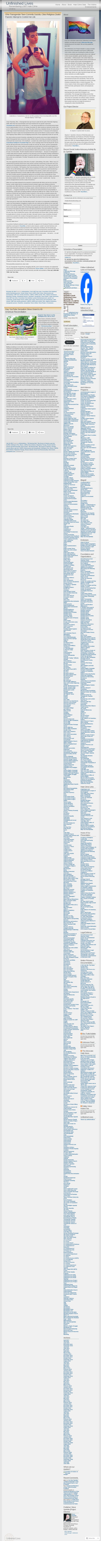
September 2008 (68, 1459)
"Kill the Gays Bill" (69, 353)
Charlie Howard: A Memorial (86, 982)
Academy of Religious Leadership (87, 838)
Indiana (66, 787)
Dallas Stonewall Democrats (68, 557)
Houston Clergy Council (70, 759)
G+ (81, 498)
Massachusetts (68, 886)
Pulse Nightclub (68, 1037)
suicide (66, 1176)
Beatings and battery (69, 433)
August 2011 (67, 1411)
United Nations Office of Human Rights (87, 472)
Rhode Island (67, 1071)
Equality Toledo (68, 615)
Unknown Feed (88, 1042)
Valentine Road (85, 1029)
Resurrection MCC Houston (71, 1069)
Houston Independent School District (69, 762)
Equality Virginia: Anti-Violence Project (87, 413)
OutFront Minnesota (69, 995)
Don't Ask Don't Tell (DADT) (71, 582)
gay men (52, 443)
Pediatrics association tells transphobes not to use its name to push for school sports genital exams (88, 1096)
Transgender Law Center (87, 954)
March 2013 (67, 1384)
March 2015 (67, 1352)
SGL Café (83, 518)
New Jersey (67, 963)
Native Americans (69, 954)
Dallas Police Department (71, 555)
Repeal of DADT (68, 1064)
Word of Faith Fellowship (70, 1329)
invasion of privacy (69, 792)
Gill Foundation (85, 645)
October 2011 (67, 1408)
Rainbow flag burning (69, 1047)
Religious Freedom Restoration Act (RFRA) (70, 1056)
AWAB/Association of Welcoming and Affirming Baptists (88, 569)
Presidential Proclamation (71, 1028)
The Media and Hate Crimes (71, 285)
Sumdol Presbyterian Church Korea (69, 1178)
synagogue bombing (69, 1180)
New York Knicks (68, 968)
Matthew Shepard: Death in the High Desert (88, 997)
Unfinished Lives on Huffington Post (86, 534)
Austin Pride (67, 422)
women (66, 1324)
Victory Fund (67, 1301)
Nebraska (66, 958)
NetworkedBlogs (87, 314)
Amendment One (68, 375)
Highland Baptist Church (70, 741)
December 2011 (68, 1405)
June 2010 (66, 1430)
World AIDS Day (68, 1330)
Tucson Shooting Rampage (71, 1233)
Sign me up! (69, 342)
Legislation (67, 848)
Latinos (66, 843)
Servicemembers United (87, 730)
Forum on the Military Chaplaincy (69, 646)
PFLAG (65, 1011)
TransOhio (22, 226)
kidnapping (67, 819)
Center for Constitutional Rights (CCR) (70, 491)
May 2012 (66, 1398)
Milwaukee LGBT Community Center (86, 438)
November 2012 (68, 1390)
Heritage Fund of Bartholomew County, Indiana (87, 660)
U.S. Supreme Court (69, 1266)
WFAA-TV (66, 1315)
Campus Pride (68, 472)
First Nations (67, 636)
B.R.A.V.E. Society (69, 426)
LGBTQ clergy (67, 857)
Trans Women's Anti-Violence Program (86, 466)
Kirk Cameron (67, 824)
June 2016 (66, 1343)
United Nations (68, 1291)
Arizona (66, 405)
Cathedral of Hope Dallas (88, 857)
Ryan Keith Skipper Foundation (86, 727)
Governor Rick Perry (69, 703)
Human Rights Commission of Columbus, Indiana (88, 886)
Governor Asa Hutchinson (71, 701)
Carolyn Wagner (68, 475)
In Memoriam (67, 781)
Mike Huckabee (68, 907)
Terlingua (66, 1186)
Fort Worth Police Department (68, 643)
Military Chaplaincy (69, 910)
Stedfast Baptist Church (70, 1161)
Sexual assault (68, 1115)
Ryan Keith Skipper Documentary (86, 1003)
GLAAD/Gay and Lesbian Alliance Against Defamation (87, 648)
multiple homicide (68, 928)
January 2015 (67, 1354)
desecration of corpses (70, 570)
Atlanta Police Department (71, 419)
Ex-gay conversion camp (71, 622)
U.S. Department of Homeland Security (69, 1249)
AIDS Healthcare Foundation (68, 369)
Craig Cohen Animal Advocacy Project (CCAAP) (88, 594)
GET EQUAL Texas (69, 694)
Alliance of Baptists (69, 372)
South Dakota (67, 1140)
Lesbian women (68, 850)
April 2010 (66, 1433)
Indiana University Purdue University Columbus (88, 674)
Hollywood (66, 749)
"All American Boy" (32, 443)
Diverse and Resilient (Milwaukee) (87, 605)
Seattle (65, 1103)
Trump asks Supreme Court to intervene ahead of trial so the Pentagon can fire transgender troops (88, 1088)
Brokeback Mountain (86, 979)
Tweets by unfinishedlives (88, 1119)
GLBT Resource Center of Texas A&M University (88, 651)
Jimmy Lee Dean (68, 805)
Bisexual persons (68, 440)
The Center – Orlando (87, 751)
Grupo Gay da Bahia (86, 656)
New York (66, 965)
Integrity (83, 679)
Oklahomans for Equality (87, 513)
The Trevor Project (86, 760)
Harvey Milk (67, 721)
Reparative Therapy (11, 296)
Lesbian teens (67, 849)
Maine (65, 870)
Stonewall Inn (67, 1171)
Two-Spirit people (68, 1236)
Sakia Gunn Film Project (70, 1087)
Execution (66, 623)
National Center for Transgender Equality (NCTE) (87, 442)
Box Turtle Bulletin (86, 491)
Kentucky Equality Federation (69, 816)
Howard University (69, 764)
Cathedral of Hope (69, 479)
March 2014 (67, 1368)
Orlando (66, 990)
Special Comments (69, 1151)
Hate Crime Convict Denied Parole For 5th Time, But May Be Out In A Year (88, 376)
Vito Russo (67, 1306)
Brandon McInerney (69, 455)
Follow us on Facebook (87, 496)
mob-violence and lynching (71, 918)
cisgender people (68, 519)
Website (66, 216)
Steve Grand (24, 446)
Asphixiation (67, 415)
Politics (66, 1022)
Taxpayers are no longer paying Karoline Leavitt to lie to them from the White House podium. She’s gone (88, 1062)
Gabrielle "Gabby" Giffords (71, 658)
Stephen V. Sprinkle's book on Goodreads (71, 299)
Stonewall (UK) (85, 456)
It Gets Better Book (69, 796)
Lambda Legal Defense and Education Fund (71, 836)
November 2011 (68, 1406)
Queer (65, 1040)
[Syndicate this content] (81, 1034)
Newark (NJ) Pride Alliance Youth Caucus (88, 706)
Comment (69, 222)
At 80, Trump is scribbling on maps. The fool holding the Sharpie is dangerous (88, 1101)
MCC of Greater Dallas (70, 900)
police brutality (68, 1018)
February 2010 (68, 1436)
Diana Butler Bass (69, 573)
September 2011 (68, 1409)
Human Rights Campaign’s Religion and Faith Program (88, 544)
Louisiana (66, 867)
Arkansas (66, 407)
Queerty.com (67, 1043)
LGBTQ (32, 294)
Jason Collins (67, 802)
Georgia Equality (68, 692)
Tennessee (67, 1184)
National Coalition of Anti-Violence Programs (88, 445)
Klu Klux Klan (67, 827)
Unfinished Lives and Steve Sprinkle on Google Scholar (88, 530)
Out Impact (67, 993)
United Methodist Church (70, 1290)
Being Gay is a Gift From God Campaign (70, 435)
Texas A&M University (70, 1190)
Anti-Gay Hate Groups (70, 393)
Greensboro (67, 706)
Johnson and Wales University (69, 807)
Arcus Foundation (86, 564)
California (66, 471)
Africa (65, 365)
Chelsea (66, 505)
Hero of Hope (67, 737)
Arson (65, 411)
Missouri (66, 914)
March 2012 (67, 1401)
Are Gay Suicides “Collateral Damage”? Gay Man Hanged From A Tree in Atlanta (71, 1482)
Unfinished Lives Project (70, 1280)
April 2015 (66, 1351)
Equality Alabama (85, 610)
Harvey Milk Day (68, 727)
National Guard (68, 950)
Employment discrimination (71, 601)
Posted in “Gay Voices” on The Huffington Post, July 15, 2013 (46, 315)
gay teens (66, 679)
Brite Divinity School (69, 460)
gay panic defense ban (70, 674)
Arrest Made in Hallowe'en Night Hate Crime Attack (88, 368)
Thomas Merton (68, 1211)
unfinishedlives (25, 291)
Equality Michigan (68, 611)
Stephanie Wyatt (85, 549)
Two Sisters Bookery (69, 1234)
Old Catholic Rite (68, 982)
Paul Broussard (68, 1001)
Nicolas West (67, 972)
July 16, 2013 (9, 443)
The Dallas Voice (85, 521)
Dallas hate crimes (69, 552)
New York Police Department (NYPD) (69, 970)
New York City (67, 967)
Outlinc (65, 996)
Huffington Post (15, 444)
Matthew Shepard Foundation (68, 894)
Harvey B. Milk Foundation (71, 720)
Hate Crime (84, 991)
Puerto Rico (67, 1036)
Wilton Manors (68, 1320)
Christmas (66, 512)
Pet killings (67, 1007)
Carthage (66, 476)
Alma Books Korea (69, 374)
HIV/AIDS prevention (69, 748)
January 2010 (67, 1437)
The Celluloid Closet (86, 1016)
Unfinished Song (68, 1284)
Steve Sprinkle (74, 1515)
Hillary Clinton (67, 742)
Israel (65, 795)
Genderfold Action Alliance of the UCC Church (88, 640)
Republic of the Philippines (71, 1065)
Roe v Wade (67, 1075)
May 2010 (66, 1431)
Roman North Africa (69, 1079)
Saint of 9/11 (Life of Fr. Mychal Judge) (87, 1006)
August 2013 (67, 1377)
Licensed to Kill (85, 995)
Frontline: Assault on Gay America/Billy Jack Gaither (88, 989)
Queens (66, 1039)
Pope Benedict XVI (69, 1024)
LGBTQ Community (69, 859)
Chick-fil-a (66, 507)
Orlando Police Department (71, 992)
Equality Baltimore (69, 609)
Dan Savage (67, 561)
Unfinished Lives (19, 3)
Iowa (65, 794)
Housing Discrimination (70, 758)
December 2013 (68, 1372)
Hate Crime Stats (79, 4)
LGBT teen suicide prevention (21, 294)
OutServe (66, 997)
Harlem (66, 717)
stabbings (66, 1157)
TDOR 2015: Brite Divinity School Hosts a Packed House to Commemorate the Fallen (71, 1496)
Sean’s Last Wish (85, 729)
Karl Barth (66, 813)
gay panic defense (69, 673)
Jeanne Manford (68, 803)
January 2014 (67, 1370)
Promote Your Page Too (87, 304)
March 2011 (67, 1418)
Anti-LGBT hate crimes (70, 399)
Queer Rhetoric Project (87, 721)
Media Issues (67, 902)
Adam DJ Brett (85, 542)
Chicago (53, 446)
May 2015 (66, 1350)
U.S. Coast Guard (68, 1243)
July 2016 (66, 1341)
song (65, 1135)
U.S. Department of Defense (71, 1244)
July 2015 (66, 1347)
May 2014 (66, 1365)
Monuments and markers (71, 921)
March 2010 (67, 1434)
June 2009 (66, 1447)
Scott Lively (67, 1101)
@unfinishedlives (85, 482)
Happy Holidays (68, 715)
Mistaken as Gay (68, 916)
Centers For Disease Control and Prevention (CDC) (70, 499)
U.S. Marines (67, 1255)
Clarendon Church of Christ (71, 522)
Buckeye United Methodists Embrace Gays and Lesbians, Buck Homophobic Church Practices (88, 355)
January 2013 (67, 1387)
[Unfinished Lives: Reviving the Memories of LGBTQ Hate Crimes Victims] (66, 312)
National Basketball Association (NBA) (69, 938)
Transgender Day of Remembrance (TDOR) (70, 1217)
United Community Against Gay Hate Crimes (88, 469)
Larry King (66, 838)
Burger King (67, 466)
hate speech (67, 735)
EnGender (83, 495)
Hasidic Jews (67, 730)
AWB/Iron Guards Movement (68, 424)
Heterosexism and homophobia (44, 299)
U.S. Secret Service (69, 1262)
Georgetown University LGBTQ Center (87, 642)
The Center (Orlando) (69, 1201)
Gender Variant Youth (26, 293)
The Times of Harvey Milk (88, 1022)
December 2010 (68, 1422)
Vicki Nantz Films (68, 1299)
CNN (65, 525)
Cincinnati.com (10, 125)
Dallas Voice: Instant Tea (86, 1107)
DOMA (65, 576)
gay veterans (67, 680)
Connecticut (67, 530)
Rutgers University (69, 1086)
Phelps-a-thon (67, 1014)
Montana (66, 920)
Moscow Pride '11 (68, 922)
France (65, 651)
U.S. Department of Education (69, 1246)
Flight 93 (66, 640)
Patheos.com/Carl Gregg (87, 514)
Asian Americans (68, 414)
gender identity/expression (13, 293)
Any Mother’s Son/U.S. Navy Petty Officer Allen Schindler (87, 975)
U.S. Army (66, 1241)
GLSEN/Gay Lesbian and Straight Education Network (88, 430)
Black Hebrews (68, 442)
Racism (66, 1044)
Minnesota (66, 911)
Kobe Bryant (67, 828)
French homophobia (69, 655)
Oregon (66, 989)
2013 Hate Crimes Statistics (69, 355)
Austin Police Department (71, 421)
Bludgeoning (67, 444)
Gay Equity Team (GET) (70, 669)
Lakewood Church (69, 834)
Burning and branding (70, 468)
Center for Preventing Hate (88, 400)
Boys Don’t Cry (85, 977)
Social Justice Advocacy (70, 276)
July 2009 (66, 1445)
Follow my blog (88, 324)
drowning (66, 590)
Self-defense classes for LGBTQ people (70, 1107)
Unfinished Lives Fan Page (88, 532)
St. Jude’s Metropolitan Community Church (87, 917)
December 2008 (68, 1455)
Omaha (66, 983)
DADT (65, 543)
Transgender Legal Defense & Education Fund (88, 956)
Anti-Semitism (68, 400)
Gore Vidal (66, 699)
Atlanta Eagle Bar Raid (70, 418)
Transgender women (69, 1222)
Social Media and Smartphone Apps (69, 1131)
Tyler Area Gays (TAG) (70, 1237)
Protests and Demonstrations (68, 1033)
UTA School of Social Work (88, 929)
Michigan (66, 906)
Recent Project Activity (70, 275)
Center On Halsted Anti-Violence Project (87, 404)
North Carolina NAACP (70, 975)
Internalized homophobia (70, 788)
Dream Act (67, 588)
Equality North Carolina (70, 612)
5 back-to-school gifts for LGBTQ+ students (88, 1092)
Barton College (68, 430)
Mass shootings (68, 885)
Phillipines (66, 1015)
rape (65, 1050)
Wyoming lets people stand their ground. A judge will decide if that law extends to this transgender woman (88, 1074)
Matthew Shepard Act (70, 892)
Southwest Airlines (69, 1147)
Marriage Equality (68, 875)
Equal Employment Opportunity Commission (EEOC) (71, 607)
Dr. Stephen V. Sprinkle (70, 584)
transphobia (37, 296)
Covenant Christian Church (71, 537)
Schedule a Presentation (70, 278)
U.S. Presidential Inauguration (68, 1260)
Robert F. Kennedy (69, 1074)
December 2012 (68, 1388)
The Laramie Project (86, 1018)
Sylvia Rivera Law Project (88, 458)
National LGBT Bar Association (69, 952)
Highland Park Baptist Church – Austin (87, 884)
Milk (82, 1000)
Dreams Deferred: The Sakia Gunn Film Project (87, 985)
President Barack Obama (71, 1026)
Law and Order (68, 283)
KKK (65, 825)
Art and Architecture (69, 412)
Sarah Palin (67, 1097)
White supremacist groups (71, 1316)
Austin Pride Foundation (87, 566)
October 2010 (67, 1424)
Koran (65, 830)
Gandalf (66, 659)
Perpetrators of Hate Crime (71, 1004)
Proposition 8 (67, 1031)
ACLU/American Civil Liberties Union (87, 559)
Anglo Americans (53, 296)
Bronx (65, 461)
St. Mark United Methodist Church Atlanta (71, 1155)
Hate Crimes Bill (85, 808)
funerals (66, 656)
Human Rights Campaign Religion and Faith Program (71, 772)
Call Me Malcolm (85, 980)
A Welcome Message (69, 271)
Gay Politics (84, 500)
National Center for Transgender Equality (69, 941)
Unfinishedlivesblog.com (70, 1286)
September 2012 (68, 1393)
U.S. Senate (67, 1263)
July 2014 (66, 1362)
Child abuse (67, 508)
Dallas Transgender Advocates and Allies (87, 599)
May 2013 (66, 1382)
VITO (82, 1030)
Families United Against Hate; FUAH (87, 419)
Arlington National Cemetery (69, 409)
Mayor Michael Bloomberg (71, 899)
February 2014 (68, 1369)
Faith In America (68, 626)
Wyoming (66, 1334)
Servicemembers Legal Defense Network (70, 1113)
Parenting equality (69, 999)
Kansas (66, 812)
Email (67, 210)
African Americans (69, 367)
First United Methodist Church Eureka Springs (70, 638)
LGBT (84, 321)
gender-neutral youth (69, 688)
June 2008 (66, 1463)
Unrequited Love (10, 451)
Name (68, 203)
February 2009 (68, 1452)
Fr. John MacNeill (68, 648)
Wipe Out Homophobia (70, 1322)
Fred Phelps (67, 654)
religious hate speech (70, 1058)
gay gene (66, 670)
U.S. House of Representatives (68, 1252)
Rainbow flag (67, 1046)
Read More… (76, 146)
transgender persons (22, 296)
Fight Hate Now (85, 622)
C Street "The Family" (70, 469)
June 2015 (66, 1348)
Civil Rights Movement (70, 521)
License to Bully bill (69, 864)
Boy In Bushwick (85, 492)
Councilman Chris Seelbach (49, 291)
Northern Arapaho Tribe (70, 977)
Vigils (65, 1304)
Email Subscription (71, 325)
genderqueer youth (69, 690)
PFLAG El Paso (68, 1013)
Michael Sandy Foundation (88, 690)
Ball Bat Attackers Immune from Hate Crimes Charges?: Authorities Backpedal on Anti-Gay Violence (88, 381)
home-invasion (68, 751)
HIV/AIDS (66, 746)
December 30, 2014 (11, 291)
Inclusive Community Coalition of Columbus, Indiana (87, 671)
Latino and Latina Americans (68, 841)
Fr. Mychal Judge (68, 649)
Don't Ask (66, 579)
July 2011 (66, 1412)
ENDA (65, 602)
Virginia (66, 1305)
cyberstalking (67, 541)
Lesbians (66, 852)
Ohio (44, 294)
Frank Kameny (68, 652)
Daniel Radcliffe (68, 563)
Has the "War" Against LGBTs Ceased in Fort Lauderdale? (87, 349)
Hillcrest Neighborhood (70, 744)
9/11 (65, 357)
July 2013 (66, 1379)
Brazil (65, 457)
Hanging (66, 712)
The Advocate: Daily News (87, 1052)
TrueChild (83, 768)
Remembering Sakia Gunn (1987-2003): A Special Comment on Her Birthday (88, 341)
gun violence (67, 709)
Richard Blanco (68, 1072)
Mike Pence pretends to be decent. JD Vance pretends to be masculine (88, 1057)
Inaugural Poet (68, 782)
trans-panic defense (69, 1215)
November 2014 (68, 1357)
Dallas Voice (67, 559)
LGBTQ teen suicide (36, 301)
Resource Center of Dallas (71, 1068)
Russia (65, 1083)
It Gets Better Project (69, 798)
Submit (80, 245)
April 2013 (66, 1383)
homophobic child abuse (70, 752)
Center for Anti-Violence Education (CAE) (70, 488)
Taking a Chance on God (87, 1011)
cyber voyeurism (68, 540)
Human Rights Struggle (70, 774)
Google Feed (84, 503)
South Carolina (68, 1139)
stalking (66, 1158)
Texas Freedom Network (87, 551)
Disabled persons (68, 575)
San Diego (66, 1092)
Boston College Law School (71, 451)
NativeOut (83, 511)
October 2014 (67, 1358)
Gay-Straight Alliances (70, 681)
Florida (65, 641)
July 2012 (66, 1395)
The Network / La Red (87, 463)
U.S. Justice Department (70, 1254)
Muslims (66, 932)
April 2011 (66, 1416)
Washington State (68, 1309)
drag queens (67, 586)
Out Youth (83, 708)
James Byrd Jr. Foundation (88, 681)
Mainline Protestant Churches (69, 872)
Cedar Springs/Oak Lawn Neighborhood (70, 482)
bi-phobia (66, 437)
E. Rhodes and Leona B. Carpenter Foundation (87, 608)
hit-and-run (67, 745)
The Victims (67, 286)
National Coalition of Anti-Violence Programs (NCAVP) (71, 945)
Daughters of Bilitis (69, 565)
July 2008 (66, 1462)
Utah (65, 1295)
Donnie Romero (68, 583)
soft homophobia (68, 1133)
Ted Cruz (66, 1182)
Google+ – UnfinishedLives (88, 504)
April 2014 (66, 1366)
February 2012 (68, 1402)
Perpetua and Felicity (69, 1006)
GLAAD (66, 695)
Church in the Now (69, 516)
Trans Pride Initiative (69, 1214)
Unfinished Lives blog (70, 1274)
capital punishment (69, 473)
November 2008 (68, 1456)
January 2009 (67, 1454)
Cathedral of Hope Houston (71, 480)
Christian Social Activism (71, 509)
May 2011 (66, 1415)
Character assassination (70, 504)
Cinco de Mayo (68, 518)
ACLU (65, 363)
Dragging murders (69, 587)
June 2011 (66, 1413)
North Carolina (68, 974)
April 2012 (66, 1400)
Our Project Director (69, 274)
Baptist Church (68, 429)
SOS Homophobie (68, 1136)
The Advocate (84, 520)
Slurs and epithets (69, 1128)
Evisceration (67, 620)
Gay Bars (66, 666)
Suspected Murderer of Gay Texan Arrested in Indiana (71, 1487)
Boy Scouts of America (44, 443)
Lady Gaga (67, 832)
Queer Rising (67, 1042)
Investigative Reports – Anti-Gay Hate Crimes (87, 993)
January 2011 (67, 1420)
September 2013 (68, 1376)
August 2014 (67, 1361)
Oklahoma (66, 981)
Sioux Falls (67, 1122)
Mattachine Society (69, 889)
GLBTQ (34, 293)
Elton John (66, 600)
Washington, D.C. (68, 1311)
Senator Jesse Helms (70, 1110)
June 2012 (66, 1397)
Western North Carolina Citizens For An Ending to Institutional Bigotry (88, 475)
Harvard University (69, 719)
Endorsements (90, 7)
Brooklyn (66, 462)
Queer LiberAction (86, 912)
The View (66, 1209)
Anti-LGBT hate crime (36, 291)
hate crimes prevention (70, 734)
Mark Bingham (68, 874)
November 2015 (68, 1344)
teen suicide (67, 1183)
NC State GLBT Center (70, 956)
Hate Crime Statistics (70, 731)
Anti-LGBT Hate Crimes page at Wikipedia (87, 794)
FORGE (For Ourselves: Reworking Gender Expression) (87, 625)
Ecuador (66, 598)
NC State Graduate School (71, 957)
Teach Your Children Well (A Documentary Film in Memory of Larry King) (88, 1014)
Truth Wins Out (68, 1232)
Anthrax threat (68, 389)
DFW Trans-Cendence (70, 572)
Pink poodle (67, 1017)
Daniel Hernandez (68, 562)
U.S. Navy (66, 1256)
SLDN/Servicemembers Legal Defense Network (87, 739)
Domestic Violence (69, 577)
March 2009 (67, 1451)
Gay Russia (67, 677)
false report (67, 627)
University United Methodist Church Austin (88, 927)
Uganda (66, 1268)
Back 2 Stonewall (68, 428)
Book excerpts (68, 448)
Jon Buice (66, 809)
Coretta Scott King (69, 534)
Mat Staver (67, 888)
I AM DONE (67, 776)
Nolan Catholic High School (88, 902)
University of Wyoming (70, 1293)
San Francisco (68, 1096)
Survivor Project (85, 457)
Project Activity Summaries (71, 1029)
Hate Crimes (40, 293)
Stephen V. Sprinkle (69, 1164)
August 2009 (67, 1444)
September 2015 (68, 1345)
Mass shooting (68, 884)
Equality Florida (85, 611)
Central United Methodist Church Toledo (70, 502)
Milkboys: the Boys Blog (87, 506)
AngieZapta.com (85, 484)
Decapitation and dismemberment (68, 568)
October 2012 (67, 1391)
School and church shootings (69, 1099)
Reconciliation (32, 444)
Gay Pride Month (68, 676)
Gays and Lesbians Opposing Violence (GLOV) (88, 422)
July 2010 (66, 1429)
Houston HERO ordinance (71, 760)
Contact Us (68, 195)
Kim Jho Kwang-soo (69, 823)
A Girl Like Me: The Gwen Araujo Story (88, 966)
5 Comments (50, 303)
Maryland (66, 882)
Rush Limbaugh (68, 1082)
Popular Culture (68, 1025)
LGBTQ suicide (38, 294)
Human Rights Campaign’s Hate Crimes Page (88, 810)
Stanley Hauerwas (69, 1159)
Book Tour (66, 450)
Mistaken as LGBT (69, 917)
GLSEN (66, 698)
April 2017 (66, 1340)
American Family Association (68, 380)
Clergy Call (67, 523)
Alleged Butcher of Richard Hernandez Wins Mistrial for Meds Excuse (88, 365)
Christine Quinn (68, 511)
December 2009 (68, 1438)
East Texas (67, 594)
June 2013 (66, 1380)
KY (64, 831)
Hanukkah (66, 713)
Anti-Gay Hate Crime (86, 972)
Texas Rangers (68, 1200)
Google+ (66, 1474)
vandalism (66, 1297)
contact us (68, 257)
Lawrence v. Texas (69, 846)
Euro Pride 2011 (68, 616)
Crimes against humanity (71, 539)
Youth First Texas (85, 783)
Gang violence (68, 661)
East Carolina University (70, 593)
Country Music (10, 448)
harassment (67, 716)
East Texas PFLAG (69, 595)
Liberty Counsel (68, 863)
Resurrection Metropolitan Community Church (88, 914)
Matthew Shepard (68, 891)
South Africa (67, 1137)
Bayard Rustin (68, 432)
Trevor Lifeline (39, 268)
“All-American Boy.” (46, 326)
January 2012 (67, 1404)
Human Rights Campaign (71, 770)
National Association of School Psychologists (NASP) (70, 935)
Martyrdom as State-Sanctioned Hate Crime (70, 880)
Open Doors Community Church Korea (70, 987)
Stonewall (66, 1169)
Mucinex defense (68, 927)
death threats (67, 566)
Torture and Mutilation (70, 1212)
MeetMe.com (67, 903)
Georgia (66, 691)
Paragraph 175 (85, 1001)
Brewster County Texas (70, 458)
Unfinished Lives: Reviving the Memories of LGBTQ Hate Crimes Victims (71, 314)
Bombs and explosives (70, 446)
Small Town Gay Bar (86, 1008)
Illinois (21, 444)
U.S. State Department (70, 1265)
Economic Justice (69, 597)
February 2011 (68, 1419)
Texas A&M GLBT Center (71, 1189)
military (66, 909)
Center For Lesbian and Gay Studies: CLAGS (88, 586)
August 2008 (67, 1461)
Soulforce (83, 743)
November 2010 (68, 1423)
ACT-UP (66, 364)
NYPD (65, 978)
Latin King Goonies (69, 839)
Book (70, 4)
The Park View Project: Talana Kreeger (87, 1020)
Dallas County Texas (69, 548)
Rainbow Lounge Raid (70, 1049)
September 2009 (68, 1442)
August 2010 (67, 1427)
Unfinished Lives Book (70, 1276)
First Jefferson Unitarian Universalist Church (87, 867)
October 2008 (67, 1458)
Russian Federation (69, 1085)
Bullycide (66, 464)
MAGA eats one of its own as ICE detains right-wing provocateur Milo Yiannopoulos (88, 1080)
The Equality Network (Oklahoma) (87, 756)
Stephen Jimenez (68, 1162)
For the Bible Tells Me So (87, 987)
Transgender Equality (69, 1219)
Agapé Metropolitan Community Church (86, 843)
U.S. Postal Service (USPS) (71, 1258)
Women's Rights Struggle (71, 1326)
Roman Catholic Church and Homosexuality (36, 449)
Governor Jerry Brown (70, 702)
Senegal (66, 1111)
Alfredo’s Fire (84, 968)
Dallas (65, 544)
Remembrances (68, 1061)
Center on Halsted (69, 496)
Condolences (67, 529)
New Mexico (67, 964)
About (64, 4)
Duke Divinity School (69, 591)
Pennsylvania (67, 1003)
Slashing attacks (68, 1126)
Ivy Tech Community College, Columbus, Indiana (88, 896)
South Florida (67, 1141)
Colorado (66, 527)
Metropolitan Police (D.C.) (71, 904)
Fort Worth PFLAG (86, 628)
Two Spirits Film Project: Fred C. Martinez (87, 1027)
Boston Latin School (69, 453)
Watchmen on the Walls (70, 1312)
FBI (64, 631)
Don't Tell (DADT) (68, 580)
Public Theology (68, 1035)
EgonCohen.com (85, 493)
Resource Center (68, 1067)
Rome (65, 1080)
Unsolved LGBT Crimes (70, 1294)
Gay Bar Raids (68, 665)
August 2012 (67, 1394)
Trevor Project (45, 296)
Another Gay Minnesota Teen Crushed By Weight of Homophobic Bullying (88, 372)
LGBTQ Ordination (69, 860)
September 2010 (68, 1426)
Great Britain (67, 705)
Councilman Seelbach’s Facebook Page (17, 142)
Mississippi (67, 913)
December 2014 (68, 1355)
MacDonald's (67, 868)
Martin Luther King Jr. (70, 877)
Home (57, 4)
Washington (67, 1308)
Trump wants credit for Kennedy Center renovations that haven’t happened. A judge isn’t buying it (87, 1068)
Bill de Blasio (67, 439)
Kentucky (66, 814)
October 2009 (67, 1441)
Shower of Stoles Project (70, 1121)
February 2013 (68, 1386)
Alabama (66, 371)
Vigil (65, 1302)
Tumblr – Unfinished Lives (88, 528)
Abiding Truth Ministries (70, 360)
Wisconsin (66, 1323)
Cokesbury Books (69, 526)
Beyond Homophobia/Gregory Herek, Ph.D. (87, 488)
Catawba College (68, 478)
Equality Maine (85, 613)
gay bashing (67, 667)
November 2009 (68, 1440)
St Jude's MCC (68, 1153)
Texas (65, 1187)
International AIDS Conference (69, 790)
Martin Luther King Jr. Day (71, 878)
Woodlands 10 (67, 1327)
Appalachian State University (69, 402)
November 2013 (68, 1373)
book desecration (68, 447)
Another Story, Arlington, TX (88, 847)
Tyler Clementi (68, 1238)
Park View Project (68, 1000)
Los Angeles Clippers (70, 866)
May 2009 (66, 1448)
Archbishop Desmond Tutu (71, 404)
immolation (67, 780)
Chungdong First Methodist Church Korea (71, 514)
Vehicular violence (69, 1298)
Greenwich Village (69, 708)
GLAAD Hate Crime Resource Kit (86, 806)
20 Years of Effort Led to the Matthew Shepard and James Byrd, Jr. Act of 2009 (88, 360)
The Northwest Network (87, 464)
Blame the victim (68, 443)
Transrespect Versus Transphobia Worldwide (87, 766)
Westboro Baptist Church (71, 1313)
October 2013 (67, 1375)
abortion (66, 361)
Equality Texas (68, 613)
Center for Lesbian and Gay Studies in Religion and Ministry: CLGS (88, 582)
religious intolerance (51, 294)
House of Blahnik (68, 756)
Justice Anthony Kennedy (71, 810)
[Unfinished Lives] (86, 303)
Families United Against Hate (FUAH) (70, 629)
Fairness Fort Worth (69, 624)
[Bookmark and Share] (70, 288)
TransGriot (66, 1226)
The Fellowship (85, 758)
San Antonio (67, 1090)
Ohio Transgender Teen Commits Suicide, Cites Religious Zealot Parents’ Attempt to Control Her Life (32, 15)
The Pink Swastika (69, 1208)
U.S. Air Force (67, 1240)
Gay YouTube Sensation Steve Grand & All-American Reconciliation (24, 310)
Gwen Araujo (67, 710)
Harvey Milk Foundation (70, 728)
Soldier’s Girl (84, 1009)
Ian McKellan (67, 777)
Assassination (68, 417)
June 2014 (66, 1363)
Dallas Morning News (69, 554)
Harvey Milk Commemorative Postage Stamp (71, 724)
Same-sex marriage (69, 1089)
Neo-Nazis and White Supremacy (69, 960)
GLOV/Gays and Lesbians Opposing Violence (88, 427)
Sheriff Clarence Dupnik (70, 1119)
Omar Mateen (67, 985)
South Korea (67, 1143)
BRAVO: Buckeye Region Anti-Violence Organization (88, 395)
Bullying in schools (69, 465)
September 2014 (68, 1359)
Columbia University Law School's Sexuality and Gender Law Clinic (88, 942)
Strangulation (67, 1172)
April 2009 (66, 1449)
